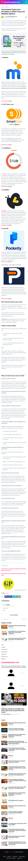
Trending (7, 593)
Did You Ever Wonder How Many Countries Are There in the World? (16, 729)
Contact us (19, 858)
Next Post (24, 619)
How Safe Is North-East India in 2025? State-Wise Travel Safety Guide (17, 639)
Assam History (4, 651)
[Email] (19, 596)
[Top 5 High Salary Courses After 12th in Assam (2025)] (4, 825)
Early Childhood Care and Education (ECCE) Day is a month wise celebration (16, 632)
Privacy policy (22, 856)
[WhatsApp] (16, 596)
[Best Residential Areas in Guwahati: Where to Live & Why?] (4, 762)
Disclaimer (15, 856)
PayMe (2, 287)
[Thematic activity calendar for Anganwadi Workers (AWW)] (4, 813)
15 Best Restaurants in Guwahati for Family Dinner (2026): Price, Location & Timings (17, 768)
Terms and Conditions (10, 858)
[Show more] (22, 596)
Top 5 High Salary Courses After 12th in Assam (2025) (17, 824)
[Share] (25, 17)
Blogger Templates (17, 854)
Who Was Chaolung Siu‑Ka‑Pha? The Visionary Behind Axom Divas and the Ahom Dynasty (17, 843)
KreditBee (3, 211)
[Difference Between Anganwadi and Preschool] (4, 627)
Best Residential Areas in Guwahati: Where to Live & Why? (16, 761)
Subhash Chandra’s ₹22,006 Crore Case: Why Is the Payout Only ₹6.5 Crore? (12, 710)
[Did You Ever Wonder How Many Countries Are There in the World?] (4, 730)
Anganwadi (3, 654)
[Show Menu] (2, 2)
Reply (4, 610)
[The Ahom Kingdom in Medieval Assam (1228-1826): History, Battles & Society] (4, 781)
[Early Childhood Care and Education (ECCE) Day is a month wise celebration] (4, 633)
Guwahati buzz (4, 656)
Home (2, 644)
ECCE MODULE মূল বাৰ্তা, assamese (15, 800)
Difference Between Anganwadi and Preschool (17, 626)
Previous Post (5, 619)
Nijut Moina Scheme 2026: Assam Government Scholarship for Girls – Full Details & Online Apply (17, 742)
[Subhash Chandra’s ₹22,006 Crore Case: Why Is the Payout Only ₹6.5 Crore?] (14, 699)
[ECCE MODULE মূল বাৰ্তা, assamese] (4, 801)
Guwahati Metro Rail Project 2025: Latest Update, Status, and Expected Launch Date (17, 749)
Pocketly (3, 252)
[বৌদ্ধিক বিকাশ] (4, 756)
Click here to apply (5, 101)
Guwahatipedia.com (12, 2)
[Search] (26, 2)
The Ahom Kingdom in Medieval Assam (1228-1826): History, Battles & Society (17, 780)
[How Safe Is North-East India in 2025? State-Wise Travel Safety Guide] (4, 640)
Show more (23, 672)
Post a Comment (14, 615)
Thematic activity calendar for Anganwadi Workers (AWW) (15, 812)
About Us (9, 856)
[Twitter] (14, 596)
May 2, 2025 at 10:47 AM (10, 606)
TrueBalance (4, 174)
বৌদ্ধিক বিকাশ (10, 755)
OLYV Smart (4, 128)
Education (3, 658)
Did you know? (4, 649)
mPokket (3, 82)
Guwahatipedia (11, 851)
